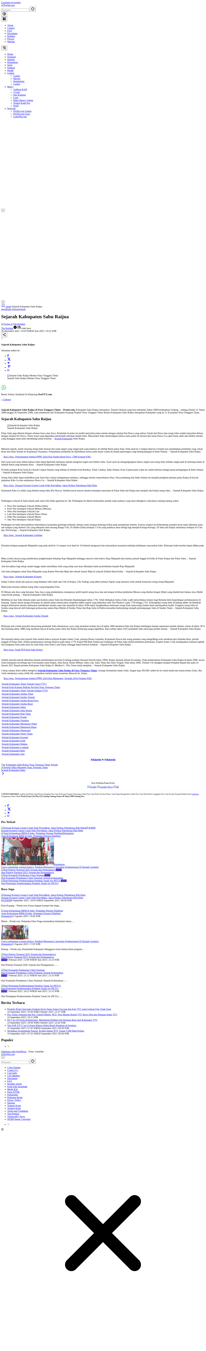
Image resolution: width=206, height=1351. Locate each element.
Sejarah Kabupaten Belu (13, 750)
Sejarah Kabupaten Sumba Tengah (18, 697)
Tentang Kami (14, 1105)
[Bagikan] (4, 334)
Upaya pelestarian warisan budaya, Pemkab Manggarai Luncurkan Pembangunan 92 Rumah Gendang (50, 867)
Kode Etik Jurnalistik (17, 1086)
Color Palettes (14, 1067)
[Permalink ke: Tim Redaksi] (13, 324)
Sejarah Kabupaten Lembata (15, 747)
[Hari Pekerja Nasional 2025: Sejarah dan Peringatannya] (28, 870)
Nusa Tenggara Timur (39, 764)
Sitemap (11, 41)
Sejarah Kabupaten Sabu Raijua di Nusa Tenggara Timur (67, 670)
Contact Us (12, 1070)
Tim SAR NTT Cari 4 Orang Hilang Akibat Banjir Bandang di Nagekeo (41, 1025)
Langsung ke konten (11, 2)
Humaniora (68, 833)
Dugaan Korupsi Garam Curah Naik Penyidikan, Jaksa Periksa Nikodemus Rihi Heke (42, 830)
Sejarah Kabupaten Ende (13, 740)
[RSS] (8, 1046)
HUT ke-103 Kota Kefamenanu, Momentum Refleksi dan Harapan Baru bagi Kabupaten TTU (52, 1020)
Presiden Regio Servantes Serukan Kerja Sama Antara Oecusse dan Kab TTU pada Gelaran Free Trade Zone (59, 1009)
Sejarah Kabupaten (63, 438)
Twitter (93, 787)
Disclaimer (12, 33)
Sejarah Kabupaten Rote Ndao (16, 714)
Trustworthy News (16, 1116)
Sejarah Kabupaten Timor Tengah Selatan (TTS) (25, 690)
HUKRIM (90, 828)
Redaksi (11, 36)
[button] (33, 9)
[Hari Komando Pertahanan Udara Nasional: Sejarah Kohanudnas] (23, 875)
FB (117, 787)
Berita (59, 870)
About (10, 25)
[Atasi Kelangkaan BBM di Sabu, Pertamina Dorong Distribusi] (32, 833)
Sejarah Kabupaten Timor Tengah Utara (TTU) (24, 684)
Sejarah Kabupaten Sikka (14, 707)
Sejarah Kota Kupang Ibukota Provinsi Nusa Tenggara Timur (31, 687)
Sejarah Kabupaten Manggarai (16, 730)
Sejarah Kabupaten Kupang (15, 737)
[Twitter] (9, 360)
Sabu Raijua (12, 309)
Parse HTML (13, 1092)
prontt (4, 309)
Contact (11, 28)
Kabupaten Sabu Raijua (17, 764)
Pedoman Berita (14, 1097)
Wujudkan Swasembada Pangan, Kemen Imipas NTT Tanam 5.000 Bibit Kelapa (45, 1031)
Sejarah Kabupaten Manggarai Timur (19, 724)
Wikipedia (96, 759)
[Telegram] (8, 363)
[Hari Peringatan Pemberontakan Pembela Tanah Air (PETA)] (31, 880)
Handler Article (14, 1084)
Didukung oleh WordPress (13, 1051)
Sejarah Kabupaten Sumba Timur (17, 694)
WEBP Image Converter (18, 1119)
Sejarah (21, 309)
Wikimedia (110, 759)
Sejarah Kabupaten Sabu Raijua (17, 710)
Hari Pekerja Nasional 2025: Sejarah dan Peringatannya (27, 872)
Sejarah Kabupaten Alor (13, 754)
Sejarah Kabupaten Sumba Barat (17, 704)
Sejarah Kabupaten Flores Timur (17, 733)
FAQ (9, 30)
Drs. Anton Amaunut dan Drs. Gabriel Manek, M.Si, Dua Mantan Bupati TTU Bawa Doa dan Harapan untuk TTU (62, 1014)
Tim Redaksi (7, 328)
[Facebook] (8, 356)
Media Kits (12, 1089)
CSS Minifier (13, 1075)
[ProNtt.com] (8, 5)
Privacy (10, 39)
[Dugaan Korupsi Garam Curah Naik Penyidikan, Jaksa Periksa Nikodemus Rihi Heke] (43, 828)
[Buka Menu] (4, 19)
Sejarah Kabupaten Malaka (14, 744)
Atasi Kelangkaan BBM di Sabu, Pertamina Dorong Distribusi (31, 836)
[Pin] (9, 367)
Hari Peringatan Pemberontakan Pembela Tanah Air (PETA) (30, 883)
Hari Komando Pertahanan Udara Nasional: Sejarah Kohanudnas (32, 878)
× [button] (3, 1057)
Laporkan (195, 794)
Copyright (12, 1073)
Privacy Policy (14, 1100)
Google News (106, 787)
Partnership (12, 1094)
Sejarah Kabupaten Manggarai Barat (19, 727)
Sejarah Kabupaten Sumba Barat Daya (20, 700)
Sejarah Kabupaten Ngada (14, 717)
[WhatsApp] (8, 370)
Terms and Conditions (17, 1111)
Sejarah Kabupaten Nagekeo (15, 720)
